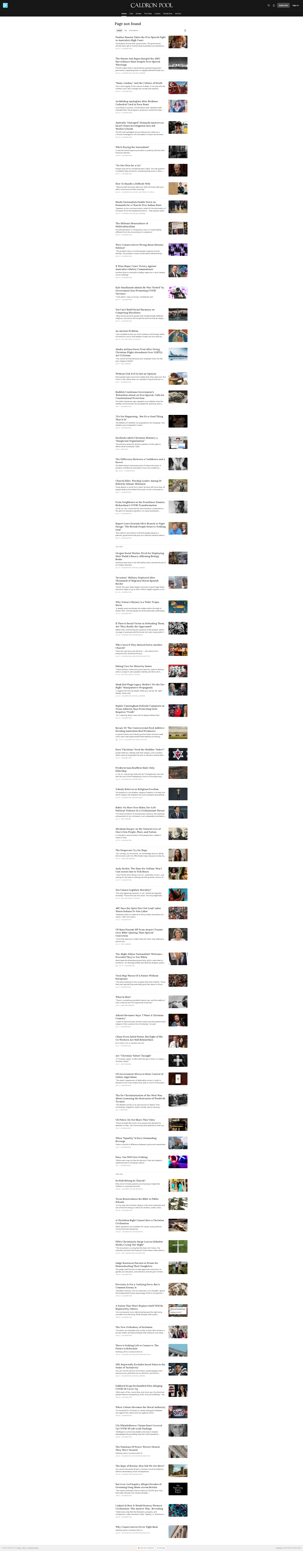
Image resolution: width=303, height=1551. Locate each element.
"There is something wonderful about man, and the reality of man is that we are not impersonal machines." (140, 1001)
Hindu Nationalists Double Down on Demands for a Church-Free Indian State (139, 204)
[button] (124, 13)
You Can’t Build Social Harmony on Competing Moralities (135, 311)
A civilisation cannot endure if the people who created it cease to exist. (138, 836)
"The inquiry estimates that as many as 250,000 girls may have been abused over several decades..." (139, 1491)
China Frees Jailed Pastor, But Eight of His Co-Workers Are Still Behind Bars (139, 1038)
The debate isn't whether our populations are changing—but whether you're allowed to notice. (140, 424)
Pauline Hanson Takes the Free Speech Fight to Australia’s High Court (141, 39)
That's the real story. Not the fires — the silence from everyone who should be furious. (137, 652)
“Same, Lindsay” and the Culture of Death (139, 83)
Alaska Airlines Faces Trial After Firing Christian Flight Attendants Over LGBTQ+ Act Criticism (139, 352)
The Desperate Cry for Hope (131, 850)
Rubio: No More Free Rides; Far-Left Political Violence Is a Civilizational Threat (140, 809)
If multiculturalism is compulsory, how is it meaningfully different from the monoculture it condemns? (138, 230)
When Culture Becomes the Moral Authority (140, 1407)
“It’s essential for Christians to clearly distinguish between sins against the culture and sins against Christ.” (139, 1411)
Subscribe (283, 5)
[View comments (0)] (133, 51)
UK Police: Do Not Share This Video (135, 1119)
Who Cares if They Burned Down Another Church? (139, 646)
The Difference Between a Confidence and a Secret (140, 461)
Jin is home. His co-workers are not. (130, 1043)
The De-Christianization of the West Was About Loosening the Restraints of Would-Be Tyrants (140, 1098)
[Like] (117, 115)
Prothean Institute (142, 656)
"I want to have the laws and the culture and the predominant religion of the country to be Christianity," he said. (141, 1022)
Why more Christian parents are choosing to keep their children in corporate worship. (138, 1185)
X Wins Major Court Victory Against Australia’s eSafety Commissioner (136, 268)
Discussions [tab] (133, 30)
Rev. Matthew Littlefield (145, 192)
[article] (151, 44)
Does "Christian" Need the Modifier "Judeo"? (140, 749)
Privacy (19, 1548)
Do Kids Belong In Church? (130, 1180)
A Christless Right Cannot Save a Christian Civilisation (140, 1222)
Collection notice (33, 1548)
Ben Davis (124, 449)
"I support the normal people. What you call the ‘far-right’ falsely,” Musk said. (139, 692)
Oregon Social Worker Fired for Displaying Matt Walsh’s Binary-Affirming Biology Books (140, 556)
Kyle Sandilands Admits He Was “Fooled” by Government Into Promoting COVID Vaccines (140, 290)
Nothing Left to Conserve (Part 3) (129, 1453)
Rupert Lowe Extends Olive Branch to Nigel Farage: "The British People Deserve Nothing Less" (141, 526)
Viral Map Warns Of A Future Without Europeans (137, 977)
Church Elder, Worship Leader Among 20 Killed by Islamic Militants (138, 482)
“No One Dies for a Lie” (128, 165)
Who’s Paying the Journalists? (132, 147)
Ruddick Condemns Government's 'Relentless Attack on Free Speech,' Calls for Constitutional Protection (140, 395)
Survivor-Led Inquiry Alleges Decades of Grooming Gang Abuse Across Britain (138, 1486)
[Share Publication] (274, 5)
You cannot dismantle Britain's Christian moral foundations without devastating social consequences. (139, 1470)
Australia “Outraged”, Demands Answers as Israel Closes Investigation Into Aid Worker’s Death (140, 125)
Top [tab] (125, 30)
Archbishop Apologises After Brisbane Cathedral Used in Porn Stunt (137, 103)
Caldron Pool (127, 48)
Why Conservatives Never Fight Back (137, 1526)
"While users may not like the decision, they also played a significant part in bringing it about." (139, 1161)
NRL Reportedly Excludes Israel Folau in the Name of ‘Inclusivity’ (140, 1366)
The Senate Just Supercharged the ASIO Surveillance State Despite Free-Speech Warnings (138, 61)
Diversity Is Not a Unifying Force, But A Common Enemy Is (138, 1286)
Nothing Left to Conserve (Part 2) (129, 1530)
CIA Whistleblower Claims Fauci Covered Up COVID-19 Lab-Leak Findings (139, 1427)
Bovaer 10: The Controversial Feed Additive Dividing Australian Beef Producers (140, 729)
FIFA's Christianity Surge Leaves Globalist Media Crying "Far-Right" (139, 1243)
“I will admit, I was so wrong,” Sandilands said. (134, 297)
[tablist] (128, 30)
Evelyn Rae (143, 739)
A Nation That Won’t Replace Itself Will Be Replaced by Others (139, 1307)
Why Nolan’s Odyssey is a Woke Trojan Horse (137, 604)
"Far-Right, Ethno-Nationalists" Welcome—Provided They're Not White (139, 956)
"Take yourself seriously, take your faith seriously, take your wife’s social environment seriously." (140, 188)
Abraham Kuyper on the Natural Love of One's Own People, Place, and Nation (138, 830)
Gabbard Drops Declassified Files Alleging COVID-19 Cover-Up (139, 1387)
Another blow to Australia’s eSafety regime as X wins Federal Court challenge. (140, 273)
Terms (24, 1548)
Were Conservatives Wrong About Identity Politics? (140, 246)
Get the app (161, 1548)
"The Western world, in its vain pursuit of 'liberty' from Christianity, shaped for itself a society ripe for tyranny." (138, 1106)
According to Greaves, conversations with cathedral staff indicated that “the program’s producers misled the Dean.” (139, 108)
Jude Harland (126, 1064)
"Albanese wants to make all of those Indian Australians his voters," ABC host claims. (140, 915)
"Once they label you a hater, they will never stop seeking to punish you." (140, 940)
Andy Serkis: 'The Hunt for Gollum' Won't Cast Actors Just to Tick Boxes (139, 870)
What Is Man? (123, 997)
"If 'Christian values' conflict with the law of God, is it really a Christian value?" (140, 1060)
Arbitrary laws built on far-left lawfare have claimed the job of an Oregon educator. (141, 563)
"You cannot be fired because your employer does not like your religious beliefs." (139, 359)
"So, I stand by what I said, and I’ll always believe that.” (138, 715)
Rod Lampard (140, 73)
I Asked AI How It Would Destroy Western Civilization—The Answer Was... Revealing (139, 1507)
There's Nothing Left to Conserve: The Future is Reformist (137, 1347)
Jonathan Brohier (128, 858)
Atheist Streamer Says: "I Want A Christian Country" (140, 1017)
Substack (279, 1548)
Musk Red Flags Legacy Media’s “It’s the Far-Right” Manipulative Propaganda (140, 686)
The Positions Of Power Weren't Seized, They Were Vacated (138, 1448)
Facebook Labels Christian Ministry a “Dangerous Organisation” (137, 439)
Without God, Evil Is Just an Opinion (136, 373)
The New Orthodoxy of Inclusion (134, 1327)
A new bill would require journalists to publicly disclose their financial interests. (140, 151)
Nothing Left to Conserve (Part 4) (129, 1352)
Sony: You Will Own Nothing (131, 1157)
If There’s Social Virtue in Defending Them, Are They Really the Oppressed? (140, 625)
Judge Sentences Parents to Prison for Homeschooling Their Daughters (137, 1265)
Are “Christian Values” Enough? (133, 1055)
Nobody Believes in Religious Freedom (137, 789)
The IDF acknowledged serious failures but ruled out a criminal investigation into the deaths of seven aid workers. (140, 133)
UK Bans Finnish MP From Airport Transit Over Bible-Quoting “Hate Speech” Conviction (139, 932)
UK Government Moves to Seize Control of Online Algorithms (139, 1075)
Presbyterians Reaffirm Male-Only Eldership (135, 769)
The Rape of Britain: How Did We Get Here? (140, 1465)
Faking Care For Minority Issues (134, 666)
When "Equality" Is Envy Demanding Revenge (136, 1140)
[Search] (268, 5)
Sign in (296, 5)
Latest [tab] (119, 30)
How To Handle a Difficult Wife (133, 183)
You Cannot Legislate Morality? (133, 889)
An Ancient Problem (127, 331)
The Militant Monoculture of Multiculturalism (132, 225)
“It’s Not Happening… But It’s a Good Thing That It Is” (139, 418)
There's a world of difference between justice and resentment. (141, 1144)
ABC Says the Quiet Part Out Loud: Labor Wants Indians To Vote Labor (138, 910)
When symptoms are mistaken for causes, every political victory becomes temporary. (138, 1227)
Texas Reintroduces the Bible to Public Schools (137, 1200)
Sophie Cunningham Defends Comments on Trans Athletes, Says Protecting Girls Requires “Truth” (140, 708)
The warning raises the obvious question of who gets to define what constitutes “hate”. (138, 445)
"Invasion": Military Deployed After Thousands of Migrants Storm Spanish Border (137, 580)
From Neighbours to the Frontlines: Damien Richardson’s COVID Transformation (140, 504)
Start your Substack (147, 1548)
